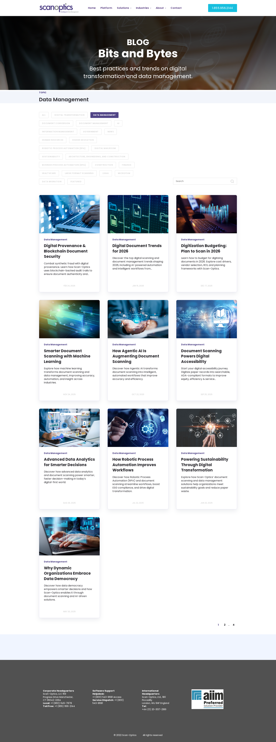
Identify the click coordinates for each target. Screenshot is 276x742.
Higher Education (83, 140)
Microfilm (124, 173)
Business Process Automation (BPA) (64, 165)
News (110, 131)
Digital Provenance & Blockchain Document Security (66, 251)
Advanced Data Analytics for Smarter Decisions (69, 462)
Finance (126, 165)
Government (91, 131)
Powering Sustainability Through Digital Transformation (204, 465)
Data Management (104, 115)
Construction (104, 165)
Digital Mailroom (105, 148)
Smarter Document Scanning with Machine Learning (67, 356)
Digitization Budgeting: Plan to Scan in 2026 (204, 248)
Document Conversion (56, 123)
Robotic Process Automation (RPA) (64, 148)
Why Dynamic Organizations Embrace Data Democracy (67, 573)
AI (118, 123)
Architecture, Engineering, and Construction (97, 156)
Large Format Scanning (79, 173)
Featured (75, 181)
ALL (44, 115)
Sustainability (51, 156)
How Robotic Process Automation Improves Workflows (134, 465)
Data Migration (51, 181)
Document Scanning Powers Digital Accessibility (201, 356)
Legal (106, 173)
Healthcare (49, 173)
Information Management (58, 131)
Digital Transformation (69, 115)
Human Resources (52, 140)
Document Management (93, 123)
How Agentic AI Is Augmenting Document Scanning (135, 356)
